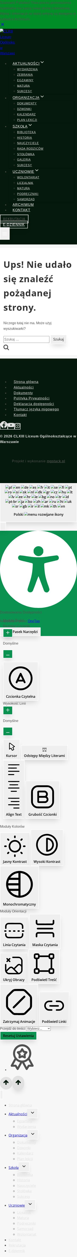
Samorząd (26, 199)
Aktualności (24, 387)
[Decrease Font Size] (8, 654)
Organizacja (18, 1135)
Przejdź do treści (13, 1028)
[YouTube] (11, 426)
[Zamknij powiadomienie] (2, 26)
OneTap (34, 621)
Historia (24, 137)
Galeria (24, 159)
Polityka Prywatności (32, 398)
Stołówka (26, 154)
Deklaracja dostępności (34, 404)
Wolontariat (28, 177)
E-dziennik (17, 1250)
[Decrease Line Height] (8, 731)
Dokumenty (27, 103)
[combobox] (38, 502)
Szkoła (14, 1167)
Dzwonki (24, 109)
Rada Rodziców (30, 148)
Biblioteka (26, 132)
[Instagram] (18, 426)
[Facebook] (4, 426)
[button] (3, 526)
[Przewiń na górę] (6, 1083)
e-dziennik (14, 224)
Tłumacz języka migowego (36, 409)
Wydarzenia (27, 69)
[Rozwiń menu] (5, 233)
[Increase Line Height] (8, 710)
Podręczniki (27, 194)
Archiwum (23, 204)
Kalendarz (26, 114)
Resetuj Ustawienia (18, 1035)
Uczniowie (17, 1205)
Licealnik (25, 182)
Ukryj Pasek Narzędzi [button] (20, 631)
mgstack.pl (56, 461)
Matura (23, 85)
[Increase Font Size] (8, 633)
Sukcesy (24, 91)
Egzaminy (25, 80)
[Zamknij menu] (1, 1094)
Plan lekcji (27, 120)
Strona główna (26, 382)
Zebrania (25, 74)
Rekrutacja (14, 219)
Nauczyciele (28, 143)
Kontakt (21, 210)
